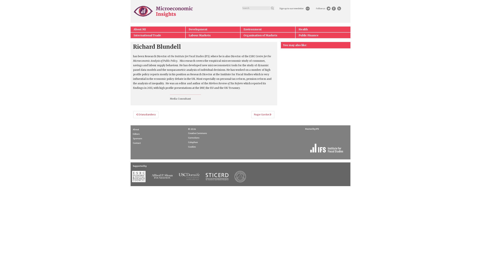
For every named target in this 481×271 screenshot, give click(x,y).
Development (198, 29)
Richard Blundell (157, 46)
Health (303, 29)
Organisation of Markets (260, 35)
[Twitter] (328, 9)
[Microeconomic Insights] (163, 11)
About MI (140, 29)
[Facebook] (334, 9)
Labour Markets (200, 35)
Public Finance (308, 35)
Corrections (193, 137)
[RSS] (339, 9)
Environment (253, 29)
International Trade (147, 35)
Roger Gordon (262, 114)
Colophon (193, 142)
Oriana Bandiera (147, 114)
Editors (136, 134)
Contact (137, 143)
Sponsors (137, 138)
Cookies (192, 146)
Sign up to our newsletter (291, 8)
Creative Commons (197, 133)
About (136, 129)
